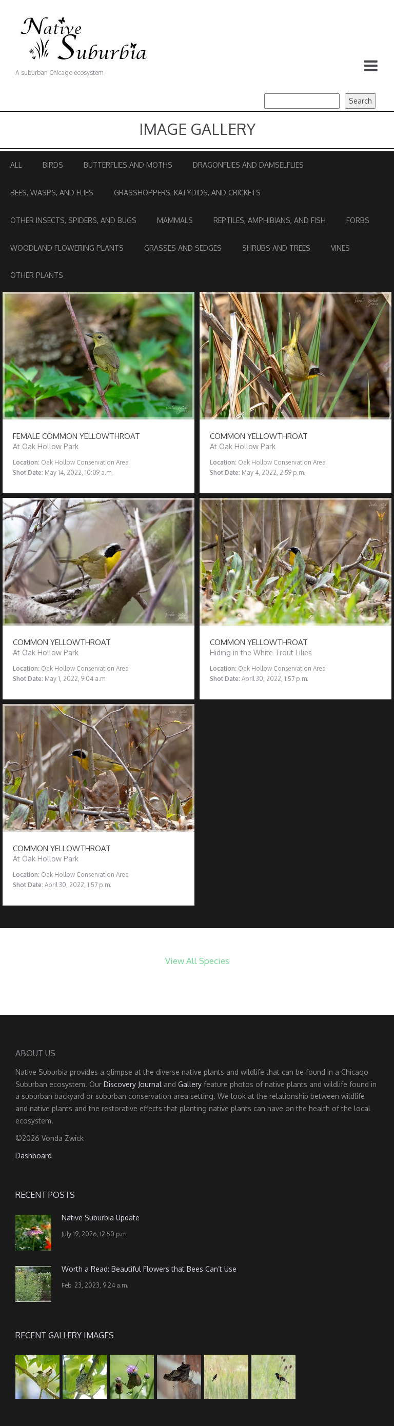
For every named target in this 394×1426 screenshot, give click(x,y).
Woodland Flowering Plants (67, 248)
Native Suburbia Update (101, 1217)
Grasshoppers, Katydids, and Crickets (187, 192)
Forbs (357, 220)
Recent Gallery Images (64, 1335)
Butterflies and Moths (128, 164)
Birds (53, 164)
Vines (340, 248)
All (16, 164)
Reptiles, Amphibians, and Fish (269, 220)
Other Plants (36, 275)
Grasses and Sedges (183, 248)
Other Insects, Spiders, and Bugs (73, 220)
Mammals (175, 220)
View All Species (197, 960)
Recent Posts (45, 1195)
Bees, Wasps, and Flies (51, 192)
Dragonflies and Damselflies (248, 164)
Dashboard (33, 1155)
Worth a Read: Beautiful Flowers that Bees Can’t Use (149, 1268)
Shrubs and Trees (276, 248)
